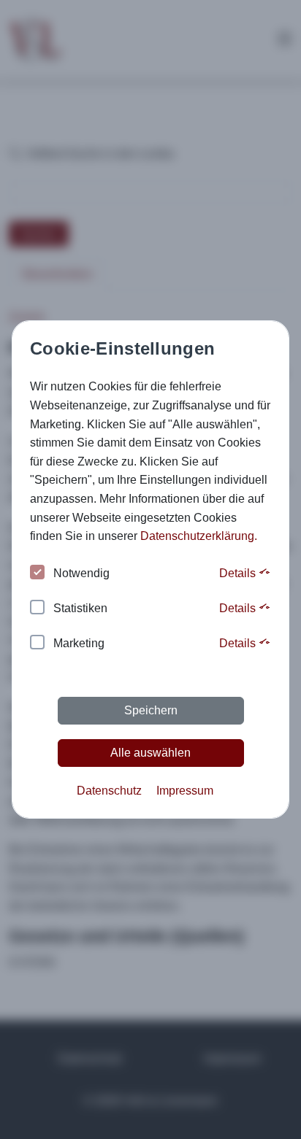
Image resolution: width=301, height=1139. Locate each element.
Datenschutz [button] (109, 790)
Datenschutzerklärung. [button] (198, 536)
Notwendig (81, 573)
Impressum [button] (184, 790)
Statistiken (80, 608)
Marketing (78, 643)
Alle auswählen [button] (150, 752)
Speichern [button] (151, 710)
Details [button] (239, 573)
